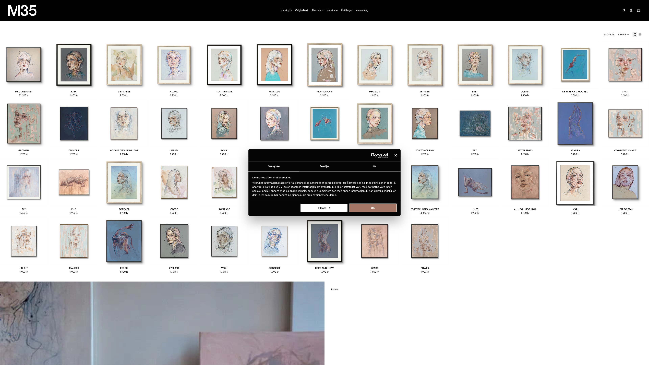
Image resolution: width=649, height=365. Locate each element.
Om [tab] (375, 166)
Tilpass (322, 207)
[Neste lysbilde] (42, 64)
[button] (623, 34)
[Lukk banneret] (395, 155)
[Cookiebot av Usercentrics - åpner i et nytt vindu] (373, 155)
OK (373, 207)
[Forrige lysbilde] (5, 64)
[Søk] (624, 10)
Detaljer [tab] (324, 166)
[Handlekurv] (638, 10)
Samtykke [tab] (274, 166)
